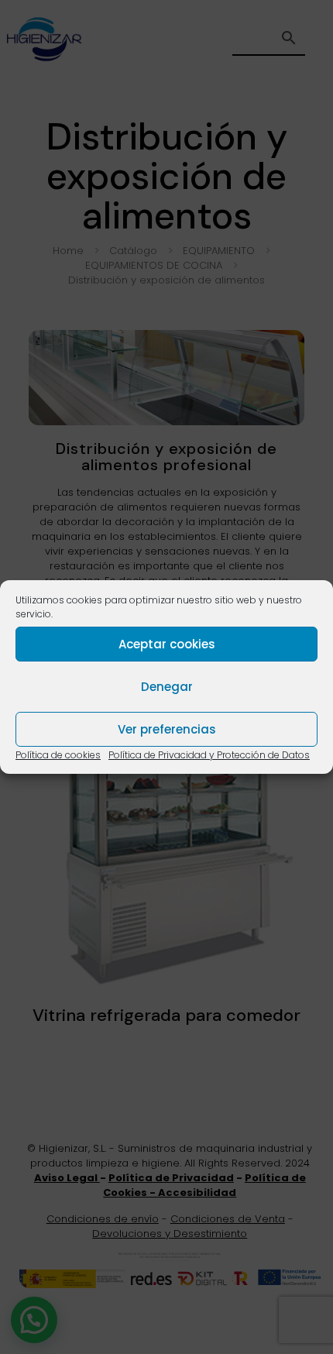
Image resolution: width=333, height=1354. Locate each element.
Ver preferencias (167, 729)
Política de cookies (58, 754)
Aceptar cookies (166, 644)
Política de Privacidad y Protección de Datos (209, 754)
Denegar (167, 687)
